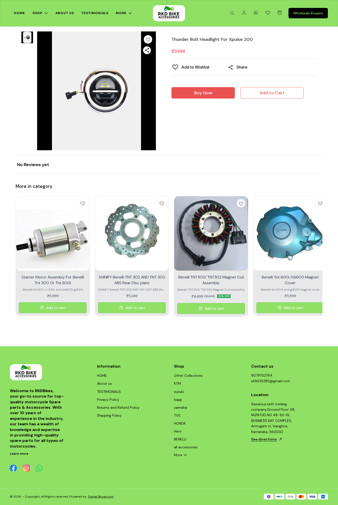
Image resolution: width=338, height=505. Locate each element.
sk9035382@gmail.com (270, 381)
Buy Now (203, 93)
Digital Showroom (101, 497)
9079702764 (261, 375)
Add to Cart (272, 93)
